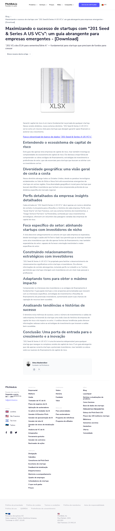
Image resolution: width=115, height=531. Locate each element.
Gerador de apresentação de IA (40, 418)
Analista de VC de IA (36, 429)
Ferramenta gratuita (36, 436)
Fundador (59, 397)
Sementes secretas (90, 423)
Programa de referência (65, 418)
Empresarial (32, 390)
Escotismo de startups (37, 464)
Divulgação (32, 453)
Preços (51, 5)
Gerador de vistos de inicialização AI (41, 425)
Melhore (31, 394)
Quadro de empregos (36, 477)
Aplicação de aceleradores (38, 407)
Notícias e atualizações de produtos (93, 398)
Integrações (33, 433)
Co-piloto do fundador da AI (39, 411)
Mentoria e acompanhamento (39, 474)
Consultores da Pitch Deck (38, 460)
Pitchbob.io (11, 387)
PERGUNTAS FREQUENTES (93, 409)
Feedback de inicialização (38, 467)
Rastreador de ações (36, 443)
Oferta (85, 429)
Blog (85, 390)
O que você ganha (35, 484)
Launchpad (87, 394)
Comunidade (88, 433)
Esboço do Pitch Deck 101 (93, 412)
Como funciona (88, 402)
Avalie (30, 397)
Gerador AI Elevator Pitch (38, 414)
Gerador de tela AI (35, 421)
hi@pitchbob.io (11, 400)
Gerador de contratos (36, 440)
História (59, 394)
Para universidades (63, 411)
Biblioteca (87, 419)
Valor (58, 400)
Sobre (58, 390)
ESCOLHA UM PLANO (89, 5)
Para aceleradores (63, 414)
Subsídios (32, 457)
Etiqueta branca (34, 471)
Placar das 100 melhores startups (96, 416)
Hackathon (87, 426)
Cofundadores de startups (38, 481)
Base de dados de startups (93, 405)
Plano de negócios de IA (37, 404)
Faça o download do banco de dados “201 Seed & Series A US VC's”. (57, 136)
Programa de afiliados (64, 421)
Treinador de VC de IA (36, 400)
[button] (33, 5)
